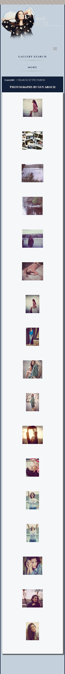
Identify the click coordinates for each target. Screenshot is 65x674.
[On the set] (32, 140)
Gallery (10, 80)
